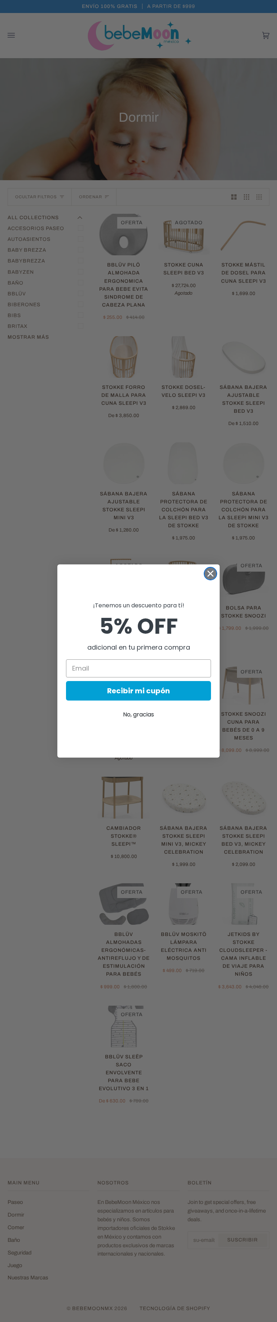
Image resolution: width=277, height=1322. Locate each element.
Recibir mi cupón (138, 691)
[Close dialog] (210, 573)
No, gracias (138, 714)
